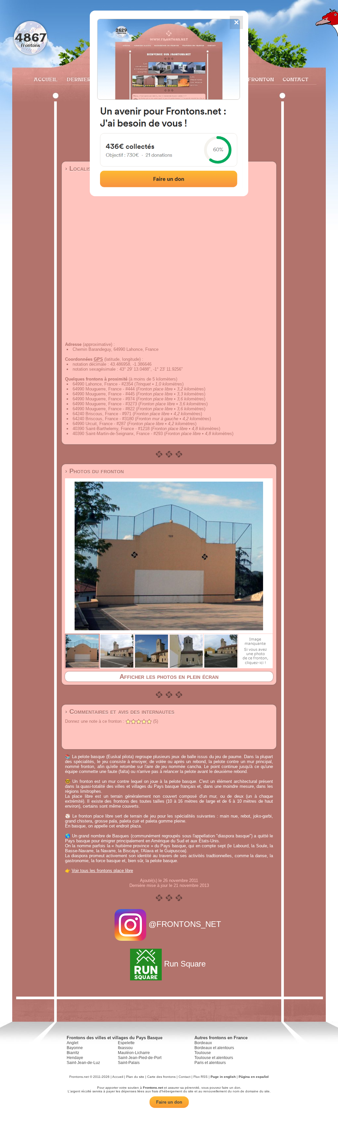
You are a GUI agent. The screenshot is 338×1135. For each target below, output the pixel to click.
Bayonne (75, 1047)
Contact (295, 79)
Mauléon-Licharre (134, 1052)
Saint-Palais (129, 1062)
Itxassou (125, 1047)
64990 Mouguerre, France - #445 (104, 393)
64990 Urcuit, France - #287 (99, 423)
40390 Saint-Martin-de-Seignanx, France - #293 (118, 433)
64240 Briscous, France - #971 (102, 413)
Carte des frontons (161, 1077)
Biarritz (73, 1052)
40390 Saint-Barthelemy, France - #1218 (111, 428)
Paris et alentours (210, 1062)
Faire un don (169, 1102)
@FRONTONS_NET (184, 924)
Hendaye (75, 1057)
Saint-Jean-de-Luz (83, 1062)
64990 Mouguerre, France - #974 (104, 398)
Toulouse (202, 1052)
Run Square (185, 963)
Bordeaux (203, 1043)
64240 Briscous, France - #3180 (103, 418)
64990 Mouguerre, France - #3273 (105, 403)
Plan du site (135, 1077)
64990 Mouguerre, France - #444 (104, 388)
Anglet (72, 1043)
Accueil (45, 79)
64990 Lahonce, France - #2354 (103, 384)
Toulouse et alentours (213, 1057)
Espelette (126, 1043)
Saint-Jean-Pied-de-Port (139, 1057)
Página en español (254, 1077)
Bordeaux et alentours (214, 1047)
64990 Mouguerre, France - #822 (104, 408)
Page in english (223, 1077)
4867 (31, 37)
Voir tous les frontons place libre (102, 870)
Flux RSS (200, 1077)
